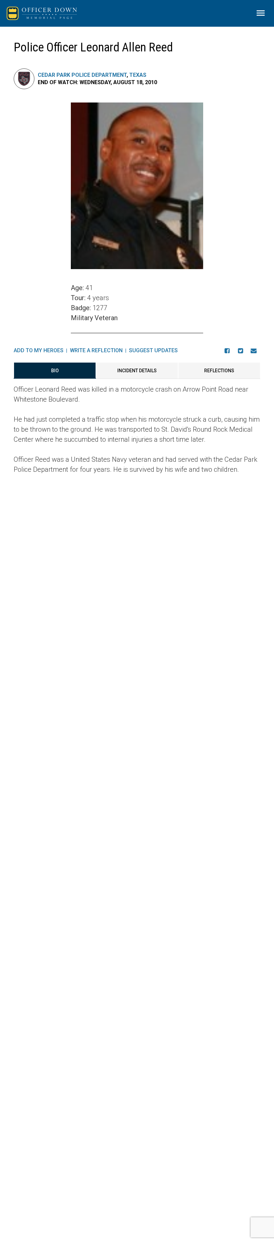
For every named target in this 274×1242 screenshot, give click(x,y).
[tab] (55, 371)
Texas (137, 75)
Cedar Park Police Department (82, 75)
